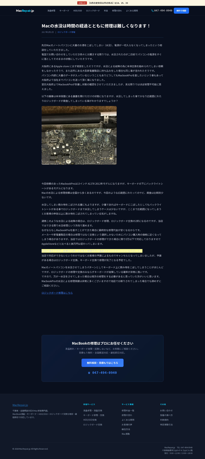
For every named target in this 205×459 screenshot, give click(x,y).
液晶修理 (51, 10)
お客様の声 (127, 424)
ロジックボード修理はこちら (57, 293)
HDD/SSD (77, 10)
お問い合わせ (166, 410)
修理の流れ (117, 10)
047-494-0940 (163, 10)
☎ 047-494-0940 (102, 373)
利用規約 (164, 419)
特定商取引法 (166, 424)
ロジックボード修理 (66, 32)
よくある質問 (132, 10)
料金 (106, 10)
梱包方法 (126, 429)
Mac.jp (25, 11)
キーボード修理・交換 (93, 415)
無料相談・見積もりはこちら (102, 363)
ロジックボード (93, 10)
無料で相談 (181, 10)
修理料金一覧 (128, 410)
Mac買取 (126, 433)
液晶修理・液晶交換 (92, 410)
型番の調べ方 (166, 415)
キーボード (64, 10)
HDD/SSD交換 (90, 419)
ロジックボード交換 (92, 424)
